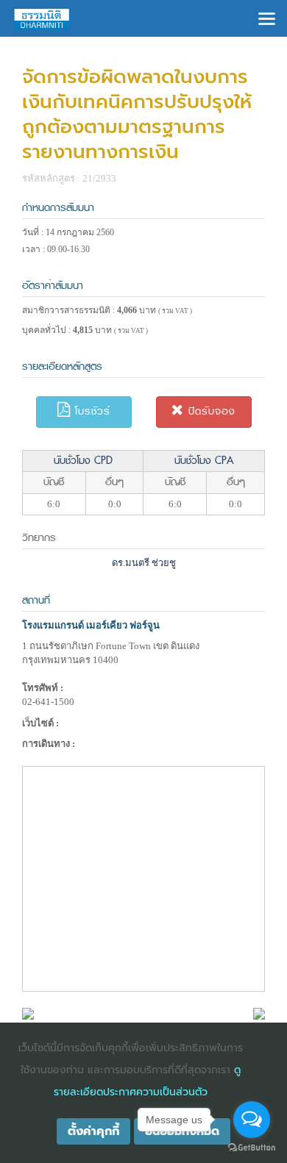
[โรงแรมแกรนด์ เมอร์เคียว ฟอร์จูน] (28, 1012)
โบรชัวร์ (90, 411)
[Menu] (267, 17)
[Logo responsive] (42, 18)
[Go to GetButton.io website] (251, 1148)
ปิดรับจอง (209, 411)
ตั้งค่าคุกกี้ (93, 1131)
